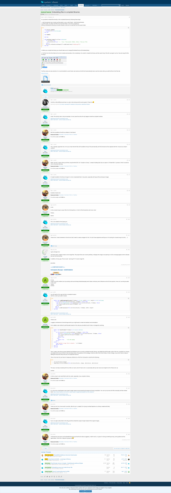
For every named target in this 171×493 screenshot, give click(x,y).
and (47, 85)
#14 (129, 292)
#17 (129, 388)
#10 (129, 219)
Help (124, 482)
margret (45, 106)
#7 (129, 174)
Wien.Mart (45, 212)
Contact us (106, 482)
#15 (129, 317)
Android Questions (55, 460)
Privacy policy (119, 482)
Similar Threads (55, 14)
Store (61, 5)
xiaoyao (125, 472)
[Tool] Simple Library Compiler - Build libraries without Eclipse (67, 463)
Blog (76, 5)
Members (95, 5)
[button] (49, 5)
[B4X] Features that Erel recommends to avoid (59, 118)
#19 (129, 418)
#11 (129, 235)
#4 (129, 130)
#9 (129, 205)
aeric (45, 456)
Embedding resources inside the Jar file (62, 467)
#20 (129, 434)
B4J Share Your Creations (57, 456)
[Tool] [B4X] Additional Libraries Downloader (65, 455)
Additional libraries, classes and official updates (60, 464)
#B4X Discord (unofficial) (45, 7)
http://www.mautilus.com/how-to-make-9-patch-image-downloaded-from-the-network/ (74, 392)
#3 (129, 114)
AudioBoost (73, 104)
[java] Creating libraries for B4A (61, 471)
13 (73, 464)
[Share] (129, 17)
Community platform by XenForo (85, 485)
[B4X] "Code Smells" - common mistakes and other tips (61, 119)
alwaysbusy (125, 460)
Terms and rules (112, 482)
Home (43, 5)
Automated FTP (67, 104)
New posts (87, 5)
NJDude (45, 137)
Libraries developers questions (57, 468)
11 (70, 464)
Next (46, 97)
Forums (81, 5)
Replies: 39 (51, 17)
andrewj (45, 284)
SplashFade (84, 104)
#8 (129, 190)
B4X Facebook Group (55, 7)
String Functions (78, 104)
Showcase (56, 5)
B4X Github (63, 7)
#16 (129, 373)
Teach (71, 5)
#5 (129, 144)
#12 (129, 249)
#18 (129, 404)
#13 (129, 277)
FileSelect (88, 104)
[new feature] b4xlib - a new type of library (59, 459)
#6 (129, 160)
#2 (129, 99)
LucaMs (45, 256)
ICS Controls (62, 104)
